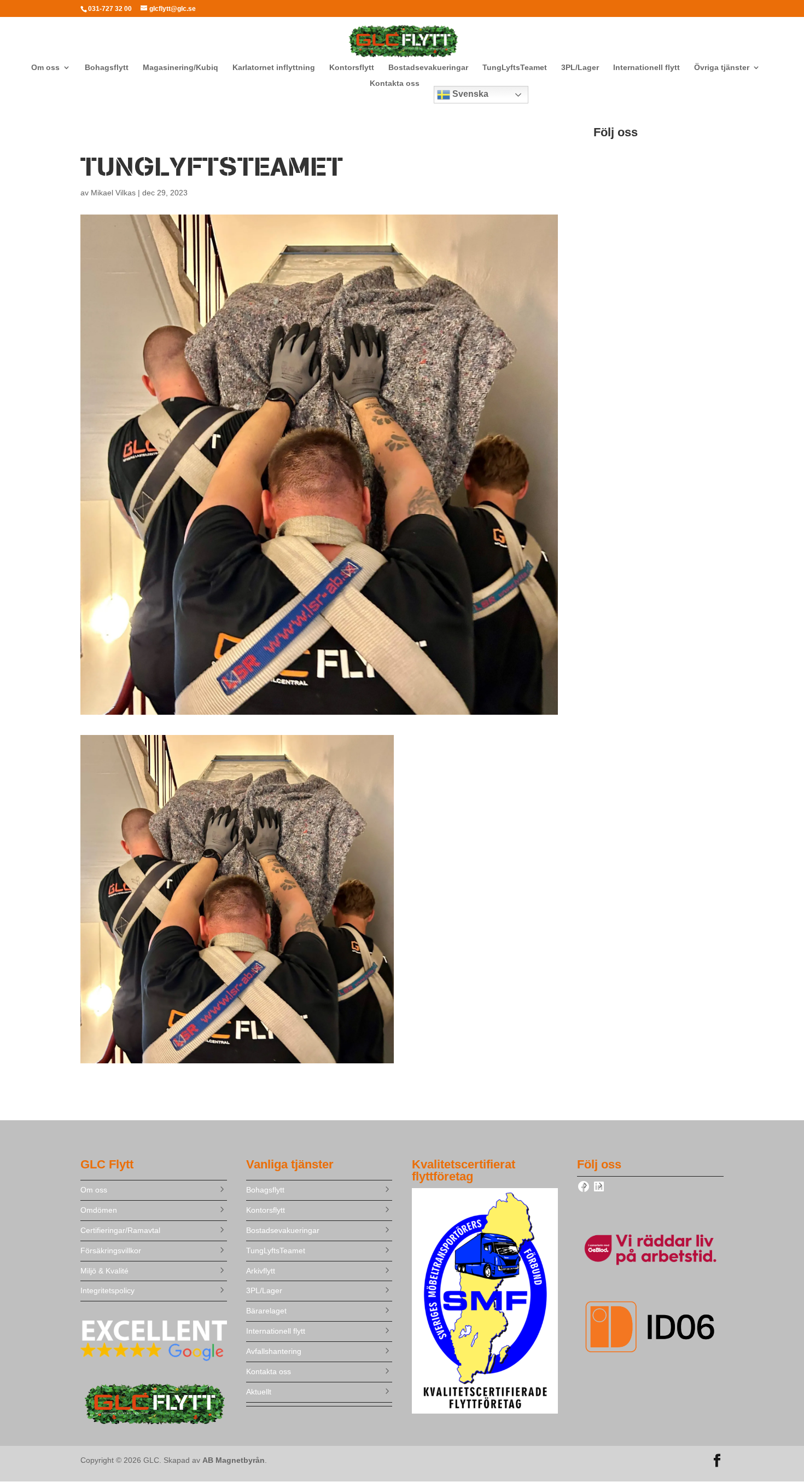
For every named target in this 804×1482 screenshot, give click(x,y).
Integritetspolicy (107, 1290)
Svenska (469, 94)
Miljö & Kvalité (104, 1270)
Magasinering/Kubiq (180, 67)
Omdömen (98, 1210)
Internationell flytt (646, 67)
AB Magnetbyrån (233, 1460)
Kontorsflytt (351, 67)
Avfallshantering (273, 1351)
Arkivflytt (260, 1270)
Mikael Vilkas (113, 192)
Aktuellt (258, 1391)
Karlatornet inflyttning (273, 67)
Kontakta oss (395, 83)
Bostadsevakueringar (428, 67)
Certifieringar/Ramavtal (120, 1230)
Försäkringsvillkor (110, 1250)
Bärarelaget (266, 1310)
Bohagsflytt (107, 67)
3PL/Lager (580, 67)
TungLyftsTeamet (514, 67)
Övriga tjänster (721, 67)
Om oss (45, 67)
